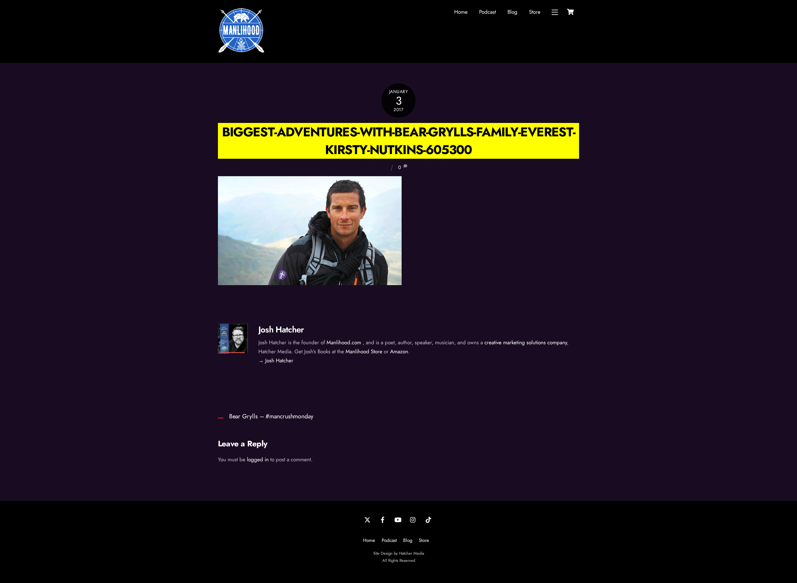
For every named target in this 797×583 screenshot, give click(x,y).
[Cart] (570, 12)
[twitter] (367, 519)
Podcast (487, 12)
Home (461, 12)
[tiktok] (428, 519)
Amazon (399, 351)
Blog (512, 12)
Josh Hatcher (281, 329)
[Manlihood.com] (241, 51)
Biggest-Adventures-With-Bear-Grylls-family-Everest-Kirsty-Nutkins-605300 (398, 141)
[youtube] (398, 519)
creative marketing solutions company (525, 342)
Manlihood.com (344, 342)
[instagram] (413, 519)
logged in (258, 459)
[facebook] (382, 519)
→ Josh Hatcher (275, 360)
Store (534, 12)
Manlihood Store (364, 351)
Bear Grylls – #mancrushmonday (271, 416)
